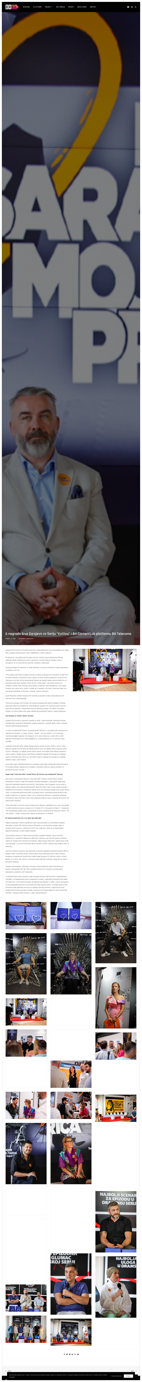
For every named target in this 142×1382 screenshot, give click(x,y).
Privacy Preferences (116, 1376)
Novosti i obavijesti (26, 1098)
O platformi (37, 7)
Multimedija (60, 7)
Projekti (48, 7)
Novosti (71, 7)
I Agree (128, 1376)
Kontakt (93, 7)
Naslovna (26, 7)
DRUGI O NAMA (82, 7)
